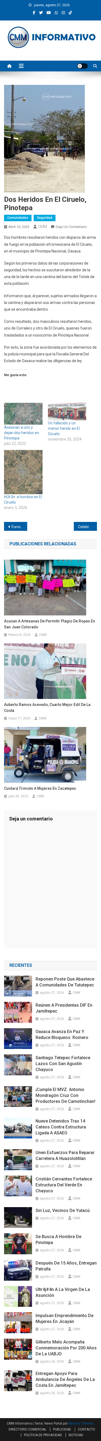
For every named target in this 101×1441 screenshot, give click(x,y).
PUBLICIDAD (62, 1429)
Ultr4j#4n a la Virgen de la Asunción (63, 1292)
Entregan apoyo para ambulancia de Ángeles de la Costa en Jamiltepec (65, 1379)
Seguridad (44, 218)
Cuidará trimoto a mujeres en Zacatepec (40, 788)
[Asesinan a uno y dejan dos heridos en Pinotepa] (23, 414)
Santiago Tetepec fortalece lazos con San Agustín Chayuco (63, 1063)
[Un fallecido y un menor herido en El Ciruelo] (67, 411)
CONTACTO (86, 1429)
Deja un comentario (71, 227)
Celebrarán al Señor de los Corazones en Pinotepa (87, 527)
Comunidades (17, 218)
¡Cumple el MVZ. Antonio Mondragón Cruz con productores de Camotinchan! (65, 1095)
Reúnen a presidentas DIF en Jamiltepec (64, 1008)
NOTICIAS (76, 1435)
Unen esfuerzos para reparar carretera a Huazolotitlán (65, 1155)
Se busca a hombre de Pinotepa (58, 1239)
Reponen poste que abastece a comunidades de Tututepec (65, 982)
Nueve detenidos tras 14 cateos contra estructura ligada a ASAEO (61, 1126)
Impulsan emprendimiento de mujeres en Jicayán (64, 1318)
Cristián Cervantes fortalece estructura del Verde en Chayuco (64, 1184)
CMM (42, 226)
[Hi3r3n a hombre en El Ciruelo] (23, 472)
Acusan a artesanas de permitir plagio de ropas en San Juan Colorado (49, 624)
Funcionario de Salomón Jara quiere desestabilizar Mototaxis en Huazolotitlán (19, 527)
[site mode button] (82, 66)
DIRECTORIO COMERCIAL (27, 1429)
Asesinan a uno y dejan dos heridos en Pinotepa (21, 432)
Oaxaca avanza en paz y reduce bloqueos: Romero (62, 1034)
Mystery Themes (80, 1423)
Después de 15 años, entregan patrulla (66, 1266)
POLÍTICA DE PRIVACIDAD (43, 1435)
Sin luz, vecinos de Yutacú (63, 1210)
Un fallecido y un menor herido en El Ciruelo (64, 428)
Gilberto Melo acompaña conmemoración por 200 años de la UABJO (66, 1347)
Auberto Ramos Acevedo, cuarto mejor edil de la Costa (47, 707)
